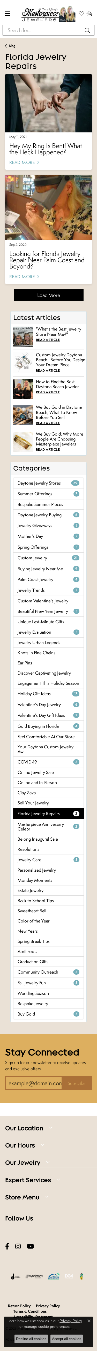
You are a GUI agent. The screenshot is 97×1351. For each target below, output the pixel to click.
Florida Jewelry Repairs (47, 813)
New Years (28, 931)
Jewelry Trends (47, 590)
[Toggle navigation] (8, 13)
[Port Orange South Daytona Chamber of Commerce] (54, 1276)
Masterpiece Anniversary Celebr (47, 826)
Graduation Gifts (33, 961)
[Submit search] (88, 30)
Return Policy (19, 1306)
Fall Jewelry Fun (47, 983)
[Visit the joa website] (15, 1276)
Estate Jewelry (30, 890)
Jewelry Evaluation (47, 632)
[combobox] (43, 30)
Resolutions (28, 849)
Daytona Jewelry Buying (47, 515)
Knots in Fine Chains (36, 653)
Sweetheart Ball (32, 911)
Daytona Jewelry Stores (47, 483)
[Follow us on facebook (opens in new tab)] (7, 1246)
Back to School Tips (36, 900)
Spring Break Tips (34, 941)
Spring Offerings (47, 547)
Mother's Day (47, 536)
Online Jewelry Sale (36, 772)
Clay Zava (27, 793)
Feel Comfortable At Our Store (46, 736)
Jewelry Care (47, 860)
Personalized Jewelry (37, 870)
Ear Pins (25, 663)
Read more (22, 162)
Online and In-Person (37, 782)
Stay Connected (42, 1052)
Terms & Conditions (30, 1311)
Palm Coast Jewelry (47, 579)
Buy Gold (47, 1014)
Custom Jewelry (47, 558)
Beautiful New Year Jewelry (47, 611)
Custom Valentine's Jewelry (43, 601)
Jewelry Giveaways (47, 525)
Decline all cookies (31, 1339)
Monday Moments (35, 880)
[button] (89, 13)
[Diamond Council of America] (69, 1276)
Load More (48, 295)
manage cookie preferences (47, 1326)
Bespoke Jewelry (33, 1003)
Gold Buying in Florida (47, 726)
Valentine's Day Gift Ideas (47, 715)
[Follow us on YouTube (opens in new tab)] (30, 1246)
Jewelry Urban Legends (39, 642)
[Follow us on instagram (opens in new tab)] (18, 1246)
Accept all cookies (66, 1339)
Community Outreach (47, 972)
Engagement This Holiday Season (48, 683)
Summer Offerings (47, 494)
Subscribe (77, 1083)
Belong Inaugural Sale (38, 839)
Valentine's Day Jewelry (47, 704)
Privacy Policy (48, 1306)
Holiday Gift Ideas (47, 693)
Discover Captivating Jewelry (44, 673)
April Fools (27, 951)
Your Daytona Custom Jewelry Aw (45, 749)
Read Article (48, 340)
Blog (12, 46)
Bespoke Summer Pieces (40, 504)
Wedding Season (33, 993)
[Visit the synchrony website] (34, 1276)
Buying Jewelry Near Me (47, 569)
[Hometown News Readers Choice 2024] (82, 1276)
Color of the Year (34, 921)
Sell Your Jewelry (33, 803)
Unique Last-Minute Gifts (41, 622)
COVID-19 (47, 762)
